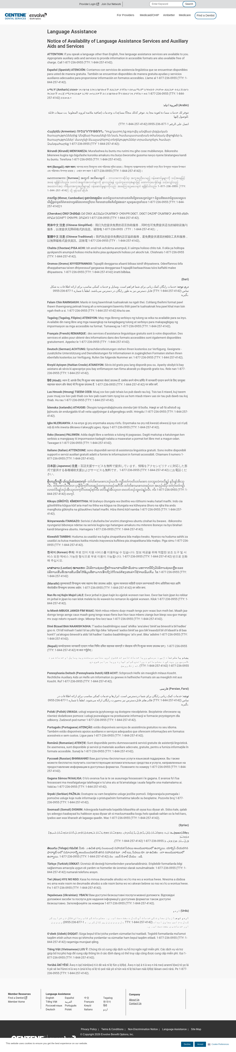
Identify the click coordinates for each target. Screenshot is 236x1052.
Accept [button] (200, 1044)
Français (89, 1001)
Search (189, 3)
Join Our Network (111, 4)
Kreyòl (87, 1005)
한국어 (107, 1001)
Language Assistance (174, 1029)
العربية (68, 1001)
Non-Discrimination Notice (143, 1029)
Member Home (16, 1001)
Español (69, 997)
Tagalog (108, 997)
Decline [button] (187, 1044)
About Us (134, 999)
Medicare (185, 15)
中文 (86, 997)
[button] (218, 1044)
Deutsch (50, 1009)
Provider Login (89, 4)
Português (70, 1005)
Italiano (88, 1009)
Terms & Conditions (112, 1029)
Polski (68, 1009)
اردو (105, 1009)
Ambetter (169, 15)
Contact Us (135, 1003)
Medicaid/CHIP (150, 15)
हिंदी (105, 1005)
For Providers (126, 15)
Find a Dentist (205, 15)
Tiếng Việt (51, 1001)
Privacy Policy (89, 1029)
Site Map (196, 1029)
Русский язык (54, 1005)
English (50, 997)
